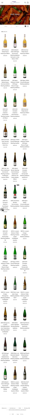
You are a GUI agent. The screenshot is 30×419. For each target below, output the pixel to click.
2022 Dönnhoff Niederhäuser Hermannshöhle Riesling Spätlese (5, 83)
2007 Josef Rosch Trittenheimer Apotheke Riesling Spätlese (24, 325)
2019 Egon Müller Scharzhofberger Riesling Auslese (15, 141)
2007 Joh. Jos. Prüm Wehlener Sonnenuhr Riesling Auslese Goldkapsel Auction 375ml (5, 173)
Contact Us (12, 408)
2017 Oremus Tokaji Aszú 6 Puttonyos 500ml (5, 51)
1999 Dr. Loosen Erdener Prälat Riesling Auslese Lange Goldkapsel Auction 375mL (15, 386)
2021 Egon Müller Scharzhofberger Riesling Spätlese (24, 82)
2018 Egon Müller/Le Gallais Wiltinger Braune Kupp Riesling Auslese (5, 265)
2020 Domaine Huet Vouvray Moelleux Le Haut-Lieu (5, 142)
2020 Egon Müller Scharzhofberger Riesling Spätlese (24, 203)
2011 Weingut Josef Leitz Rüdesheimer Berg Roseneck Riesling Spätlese (5, 357)
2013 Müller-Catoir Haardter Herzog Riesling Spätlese (15, 325)
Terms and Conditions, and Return (17, 409)
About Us (4, 408)
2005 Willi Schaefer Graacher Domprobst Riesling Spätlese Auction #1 (24, 173)
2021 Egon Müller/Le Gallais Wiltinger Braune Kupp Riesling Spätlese (15, 84)
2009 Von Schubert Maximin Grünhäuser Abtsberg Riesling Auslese (5, 205)
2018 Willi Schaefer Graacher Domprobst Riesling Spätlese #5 (24, 266)
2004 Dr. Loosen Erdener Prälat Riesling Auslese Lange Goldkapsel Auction (24, 297)
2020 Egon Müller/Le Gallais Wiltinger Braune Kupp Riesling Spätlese (24, 143)
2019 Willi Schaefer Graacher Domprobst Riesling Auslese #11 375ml (5, 113)
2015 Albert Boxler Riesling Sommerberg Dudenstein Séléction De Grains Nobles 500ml (15, 174)
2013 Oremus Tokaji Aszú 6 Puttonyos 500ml (24, 110)
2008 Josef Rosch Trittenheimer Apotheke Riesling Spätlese (24, 356)
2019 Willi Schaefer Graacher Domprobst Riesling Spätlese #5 (5, 235)
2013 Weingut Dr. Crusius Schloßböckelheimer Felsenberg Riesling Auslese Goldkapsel (5, 327)
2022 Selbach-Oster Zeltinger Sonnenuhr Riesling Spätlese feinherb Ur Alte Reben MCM (15, 54)
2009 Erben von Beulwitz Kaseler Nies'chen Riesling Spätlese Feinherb (15, 357)
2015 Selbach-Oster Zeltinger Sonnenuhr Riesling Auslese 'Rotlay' (5, 385)
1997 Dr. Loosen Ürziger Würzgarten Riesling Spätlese (24, 233)
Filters (6, 26)
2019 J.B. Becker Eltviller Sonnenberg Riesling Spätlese (15, 203)
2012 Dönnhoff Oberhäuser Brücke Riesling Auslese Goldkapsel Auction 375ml (25, 386)
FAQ (20, 408)
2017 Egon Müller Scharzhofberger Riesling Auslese (15, 263)
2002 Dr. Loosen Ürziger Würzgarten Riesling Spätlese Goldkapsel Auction (5, 297)
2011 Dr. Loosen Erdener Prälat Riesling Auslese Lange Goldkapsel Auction (15, 235)
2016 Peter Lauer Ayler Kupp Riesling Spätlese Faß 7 (15, 295)
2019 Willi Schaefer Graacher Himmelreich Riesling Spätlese (15, 112)
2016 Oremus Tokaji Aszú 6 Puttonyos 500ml (24, 51)
